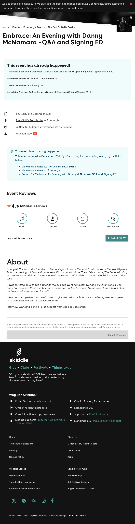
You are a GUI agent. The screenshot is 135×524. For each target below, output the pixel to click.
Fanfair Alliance (98, 414)
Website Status (17, 468)
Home (6, 27)
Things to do (61, 367)
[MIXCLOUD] (34, 501)
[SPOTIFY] (24, 501)
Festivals (41, 367)
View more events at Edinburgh (23, 85)
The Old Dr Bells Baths (61, 27)
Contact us (74, 450)
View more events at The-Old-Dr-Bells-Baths (30, 78)
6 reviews (40, 206)
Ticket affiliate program (22, 481)
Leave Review (117, 238)
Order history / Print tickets (82, 443)
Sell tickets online (77, 468)
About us (72, 437)
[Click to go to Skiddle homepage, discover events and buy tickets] (18, 354)
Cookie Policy (16, 456)
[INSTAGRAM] (44, 501)
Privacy (13, 450)
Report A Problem (117, 335)
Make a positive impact (107, 420)
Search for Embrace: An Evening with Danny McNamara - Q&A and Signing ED (47, 92)
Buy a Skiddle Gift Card (81, 488)
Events (16, 27)
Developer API (17, 475)
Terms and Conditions (21, 443)
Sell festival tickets (78, 481)
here (60, 8)
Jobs (70, 456)
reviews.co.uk (43, 401)
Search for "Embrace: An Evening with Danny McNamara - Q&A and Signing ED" (69, 174)
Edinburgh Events (34, 27)
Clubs (25, 367)
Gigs (12, 367)
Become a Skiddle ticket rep (24, 488)
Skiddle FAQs (75, 475)
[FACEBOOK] (52, 501)
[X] (14, 501)
